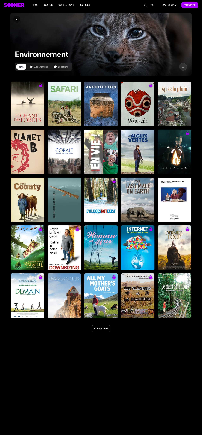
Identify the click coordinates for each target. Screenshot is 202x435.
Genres (48, 4)
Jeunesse (85, 4)
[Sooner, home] (14, 5)
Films (35, 4)
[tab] (21, 67)
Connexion (169, 5)
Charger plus (101, 328)
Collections (66, 4)
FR (152, 5)
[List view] (183, 67)
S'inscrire (190, 5)
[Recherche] (145, 5)
